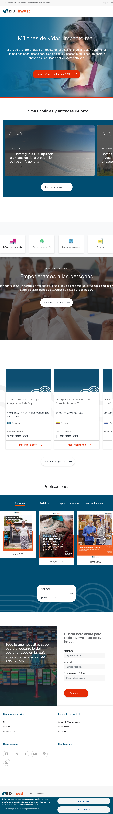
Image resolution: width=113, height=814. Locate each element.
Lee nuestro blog (54, 187)
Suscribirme (76, 693)
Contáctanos (63, 726)
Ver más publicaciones (49, 593)
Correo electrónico (74, 673)
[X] (25, 754)
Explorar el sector (53, 302)
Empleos (62, 731)
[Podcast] (44, 754)
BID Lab (40, 793)
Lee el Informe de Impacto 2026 (54, 74)
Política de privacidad (12, 809)
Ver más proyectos (55, 461)
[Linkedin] (16, 754)
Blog (5, 722)
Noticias (6, 726)
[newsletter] (6, 762)
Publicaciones (9, 731)
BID (31, 793)
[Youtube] (34, 754)
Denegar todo (84, 801)
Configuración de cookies (31, 809)
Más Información (28, 444)
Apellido (68, 662)
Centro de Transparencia (69, 722)
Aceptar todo (84, 810)
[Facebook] (6, 754)
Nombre (68, 650)
